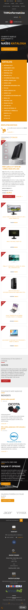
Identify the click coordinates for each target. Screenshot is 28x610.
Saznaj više (10, 132)
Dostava (23, 6)
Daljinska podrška (7, 500)
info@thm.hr (19, 1)
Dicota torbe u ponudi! (8, 399)
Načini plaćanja (6, 6)
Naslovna (7, 3)
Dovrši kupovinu (18, 21)
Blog (17, 3)
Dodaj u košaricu (8, 196)
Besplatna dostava (9, 125)
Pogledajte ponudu (9, 49)
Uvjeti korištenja (15, 6)
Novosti (21, 3)
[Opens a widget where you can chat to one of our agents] (23, 607)
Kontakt (14, 9)
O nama (12, 3)
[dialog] (2, 608)
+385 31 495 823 (9, 1)
